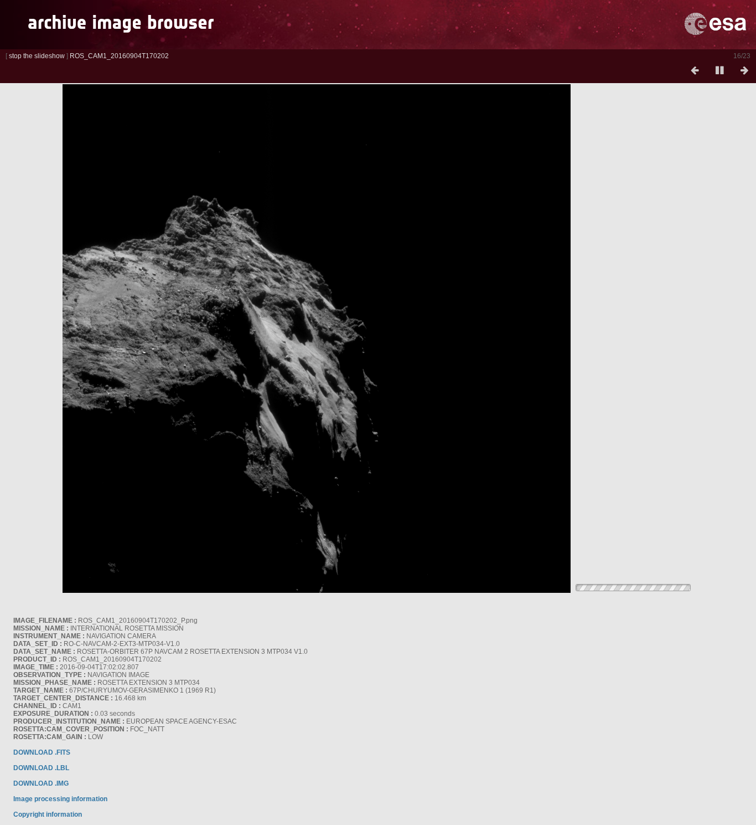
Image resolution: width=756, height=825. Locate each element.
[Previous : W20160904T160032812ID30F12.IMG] (694, 70)
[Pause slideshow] (719, 70)
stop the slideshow (37, 56)
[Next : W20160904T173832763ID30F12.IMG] (744, 70)
